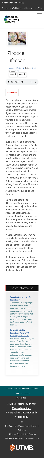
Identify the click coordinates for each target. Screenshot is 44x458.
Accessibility (21, 416)
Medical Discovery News (13, 2)
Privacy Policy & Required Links (21, 412)
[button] (39, 15)
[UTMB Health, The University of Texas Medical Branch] (22, 448)
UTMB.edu (12, 403)
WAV (21, 74)
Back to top (21, 398)
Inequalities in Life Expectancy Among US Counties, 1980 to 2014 (19, 333)
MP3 (12, 74)
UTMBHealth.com (27, 403)
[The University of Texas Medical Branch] (12, 19)
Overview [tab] (12, 92)
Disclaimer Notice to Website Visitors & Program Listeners (22, 390)
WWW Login (20, 438)
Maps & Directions (21, 408)
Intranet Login (33, 438)
